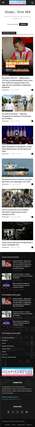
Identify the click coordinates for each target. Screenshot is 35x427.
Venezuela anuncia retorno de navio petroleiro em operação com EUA (17, 180)
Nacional (4, 143)
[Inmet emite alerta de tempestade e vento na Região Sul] (17, 231)
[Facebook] (13, 412)
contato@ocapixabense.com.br (11, 399)
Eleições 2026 (5, 75)
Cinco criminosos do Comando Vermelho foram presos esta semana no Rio (15, 212)
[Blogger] (8, 412)
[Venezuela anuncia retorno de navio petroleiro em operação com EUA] (17, 167)
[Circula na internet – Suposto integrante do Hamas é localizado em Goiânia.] (17, 103)
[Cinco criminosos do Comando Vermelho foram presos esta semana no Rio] (17, 198)
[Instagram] (22, 412)
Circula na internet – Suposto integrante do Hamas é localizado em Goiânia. (16, 116)
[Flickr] (17, 412)
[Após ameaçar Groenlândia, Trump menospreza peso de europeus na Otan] (17, 135)
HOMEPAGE (23, 24)
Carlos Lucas (5, 89)
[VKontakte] (26, 412)
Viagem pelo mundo (7, 110)
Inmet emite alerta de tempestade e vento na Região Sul (17, 243)
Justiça (4, 206)
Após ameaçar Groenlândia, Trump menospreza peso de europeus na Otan (17, 148)
